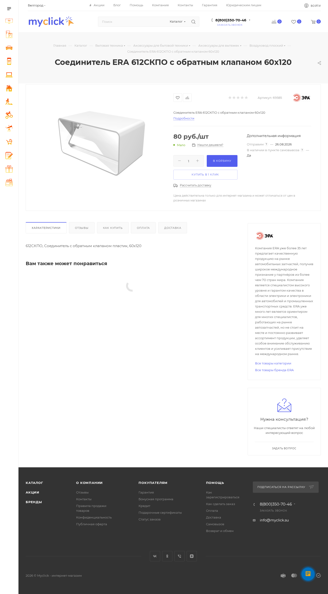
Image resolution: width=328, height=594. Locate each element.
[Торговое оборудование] (10, 183)
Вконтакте (155, 556)
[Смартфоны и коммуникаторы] (10, 62)
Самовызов (215, 524)
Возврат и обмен (220, 531)
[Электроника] (10, 21)
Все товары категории (273, 363)
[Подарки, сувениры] (10, 169)
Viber (179, 556)
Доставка (172, 228)
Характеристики (46, 228)
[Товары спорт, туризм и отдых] (10, 116)
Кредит (144, 506)
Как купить (113, 228)
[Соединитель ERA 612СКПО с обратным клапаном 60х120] (100, 145)
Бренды (34, 502)
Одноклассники (167, 556)
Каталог (34, 483)
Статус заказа (150, 519)
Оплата (143, 228)
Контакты (83, 499)
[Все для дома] (10, 89)
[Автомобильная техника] (10, 48)
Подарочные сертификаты (160, 512)
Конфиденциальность (94, 517)
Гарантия (146, 492)
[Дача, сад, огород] (10, 102)
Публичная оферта (91, 524)
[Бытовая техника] (10, 35)
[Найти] (193, 22)
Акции (32, 492)
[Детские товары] (10, 142)
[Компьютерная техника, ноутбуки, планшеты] (10, 75)
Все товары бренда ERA (274, 370)
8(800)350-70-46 (230, 20)
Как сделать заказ (220, 504)
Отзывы (82, 228)
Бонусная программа (156, 499)
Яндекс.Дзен (192, 556)
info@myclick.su (274, 520)
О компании (89, 483)
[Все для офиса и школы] (10, 156)
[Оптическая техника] (10, 129)
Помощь (215, 483)
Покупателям (153, 483)
